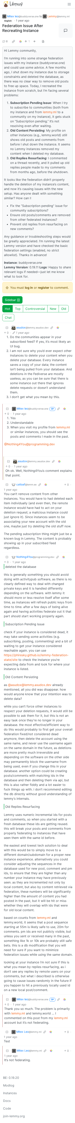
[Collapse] (7, 328)
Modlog (8, 1085)
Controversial (35, 309)
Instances (10, 1093)
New (53, 309)
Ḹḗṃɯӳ (16, 4)
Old (63, 309)
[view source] (43, 41)
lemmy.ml (50, 112)
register (43, 287)
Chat (8, 317)
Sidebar (10, 300)
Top (18, 309)
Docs (7, 1101)
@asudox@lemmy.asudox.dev (29, 685)
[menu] (69, 4)
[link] (13, 41)
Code (7, 1108)
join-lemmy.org (14, 1116)
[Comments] (66, 30)
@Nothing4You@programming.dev (29, 444)
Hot (7, 309)
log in (29, 287)
